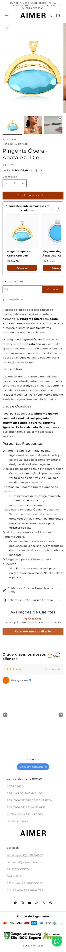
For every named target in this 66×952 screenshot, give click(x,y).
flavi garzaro (19, 680)
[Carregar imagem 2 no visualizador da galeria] (33, 125)
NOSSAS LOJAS (17, 821)
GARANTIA (14, 876)
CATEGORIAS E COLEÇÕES (25, 814)
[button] (6, 15)
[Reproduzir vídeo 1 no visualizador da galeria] (53, 125)
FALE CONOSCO (18, 869)
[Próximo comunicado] (59, 5)
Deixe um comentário (33, 766)
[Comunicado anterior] (6, 5)
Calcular (52, 289)
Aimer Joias (37, 946)
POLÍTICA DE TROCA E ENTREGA (29, 800)
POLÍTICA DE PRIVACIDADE (26, 807)
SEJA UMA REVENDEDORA (25, 883)
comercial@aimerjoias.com (25, 862)
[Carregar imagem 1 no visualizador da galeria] (12, 125)
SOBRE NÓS (15, 786)
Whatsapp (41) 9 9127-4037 (25, 855)
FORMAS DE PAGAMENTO (24, 793)
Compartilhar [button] (14, 299)
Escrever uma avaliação (33, 631)
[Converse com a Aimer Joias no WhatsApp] (57, 942)
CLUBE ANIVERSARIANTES (25, 890)
